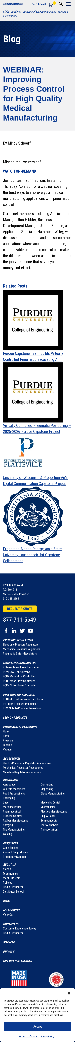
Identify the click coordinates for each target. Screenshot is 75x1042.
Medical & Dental (50, 802)
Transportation (49, 829)
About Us (9, 864)
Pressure (8, 740)
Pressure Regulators (18, 640)
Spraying (8, 825)
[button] (69, 993)
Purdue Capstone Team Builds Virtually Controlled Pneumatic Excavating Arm (33, 356)
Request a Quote (19, 609)
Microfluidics (48, 807)
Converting (47, 784)
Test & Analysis (49, 825)
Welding (7, 834)
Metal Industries (12, 807)
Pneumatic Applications (20, 727)
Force (6, 736)
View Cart (8, 914)
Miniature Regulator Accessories (22, 772)
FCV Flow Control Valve (16, 672)
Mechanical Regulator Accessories (23, 767)
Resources (10, 843)
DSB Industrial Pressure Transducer (23, 699)
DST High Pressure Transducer (20, 704)
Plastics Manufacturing (54, 811)
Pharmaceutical (12, 811)
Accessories (11, 758)
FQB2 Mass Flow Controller (19, 676)
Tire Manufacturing (14, 829)
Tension (7, 745)
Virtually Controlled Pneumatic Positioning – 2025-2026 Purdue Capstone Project (37, 428)
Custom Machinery (14, 789)
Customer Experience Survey (19, 928)
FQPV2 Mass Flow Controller (19, 685)
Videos (7, 869)
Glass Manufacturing (53, 793)
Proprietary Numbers (15, 857)
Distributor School (13, 891)
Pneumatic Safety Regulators (20, 653)
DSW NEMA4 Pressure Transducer (22, 708)
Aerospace (9, 784)
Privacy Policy (47, 1036)
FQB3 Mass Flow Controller (19, 681)
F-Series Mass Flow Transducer (21, 667)
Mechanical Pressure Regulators (21, 649)
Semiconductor (49, 820)
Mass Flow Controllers (19, 663)
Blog (11, 39)
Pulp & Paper (48, 816)
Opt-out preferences (29, 1036)
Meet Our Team (11, 878)
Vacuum (7, 749)
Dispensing (47, 789)
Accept (37, 1026)
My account (11, 910)
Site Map (9, 942)
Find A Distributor (13, 887)
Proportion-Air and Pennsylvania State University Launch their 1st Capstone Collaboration (32, 554)
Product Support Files (15, 852)
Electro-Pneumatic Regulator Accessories (27, 763)
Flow (6, 731)
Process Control (12, 816)
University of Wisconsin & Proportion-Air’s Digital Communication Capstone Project (35, 480)
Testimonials (10, 873)
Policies (7, 882)
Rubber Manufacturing (15, 820)
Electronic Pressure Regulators (21, 644)
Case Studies (10, 848)
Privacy (8, 951)
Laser (6, 802)
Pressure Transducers (19, 695)
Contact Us (11, 924)
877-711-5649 (38, 4)
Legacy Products (15, 717)
